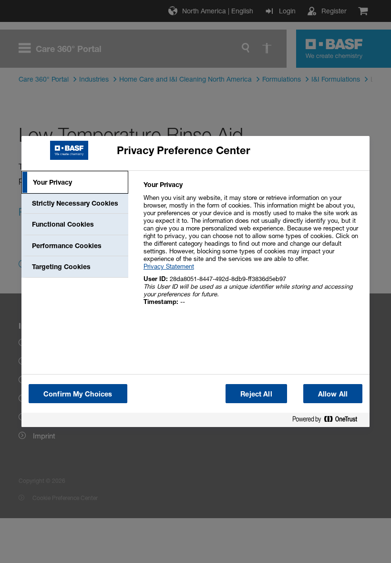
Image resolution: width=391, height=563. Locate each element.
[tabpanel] (252, 248)
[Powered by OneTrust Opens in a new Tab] (328, 421)
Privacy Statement (169, 266)
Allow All (333, 394)
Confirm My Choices (78, 394)
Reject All (256, 394)
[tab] (74, 182)
